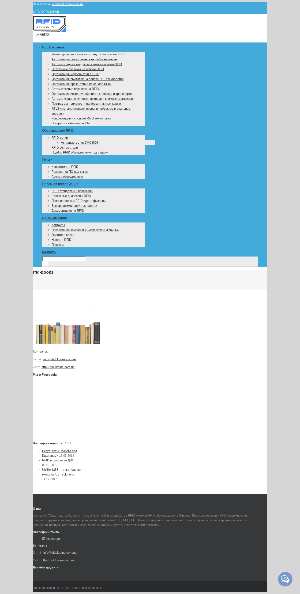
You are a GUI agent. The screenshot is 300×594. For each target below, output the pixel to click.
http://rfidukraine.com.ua (58, 367)
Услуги (47, 159)
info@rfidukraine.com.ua (67, 4)
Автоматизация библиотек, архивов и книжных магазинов (92, 98)
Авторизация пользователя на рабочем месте (84, 59)
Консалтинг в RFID (65, 167)
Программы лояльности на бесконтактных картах (87, 103)
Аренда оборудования (67, 176)
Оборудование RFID (58, 130)
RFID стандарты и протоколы (72, 191)
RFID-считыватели (65, 147)
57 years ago (51, 538)
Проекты (58, 244)
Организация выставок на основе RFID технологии (88, 79)
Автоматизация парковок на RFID (75, 89)
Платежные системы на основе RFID (78, 69)
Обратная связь (63, 235)
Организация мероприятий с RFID (75, 74)
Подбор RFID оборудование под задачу (80, 152)
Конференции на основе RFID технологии (81, 118)
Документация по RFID (68, 210)
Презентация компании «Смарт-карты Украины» (85, 230)
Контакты (58, 225)
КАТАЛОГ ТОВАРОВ (46, 11)
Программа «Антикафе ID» (71, 123)
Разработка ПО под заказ (70, 171)
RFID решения (53, 47)
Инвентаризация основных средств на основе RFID (88, 54)
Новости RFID (61, 239)
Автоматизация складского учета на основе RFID (87, 64)
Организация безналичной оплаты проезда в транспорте (92, 94)
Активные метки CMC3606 (79, 142)
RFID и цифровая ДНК (58, 460)
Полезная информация (60, 184)
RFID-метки (60, 137)
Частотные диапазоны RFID (71, 196)
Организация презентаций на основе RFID (81, 84)
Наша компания (54, 218)
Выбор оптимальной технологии (74, 205)
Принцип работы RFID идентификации (78, 201)
